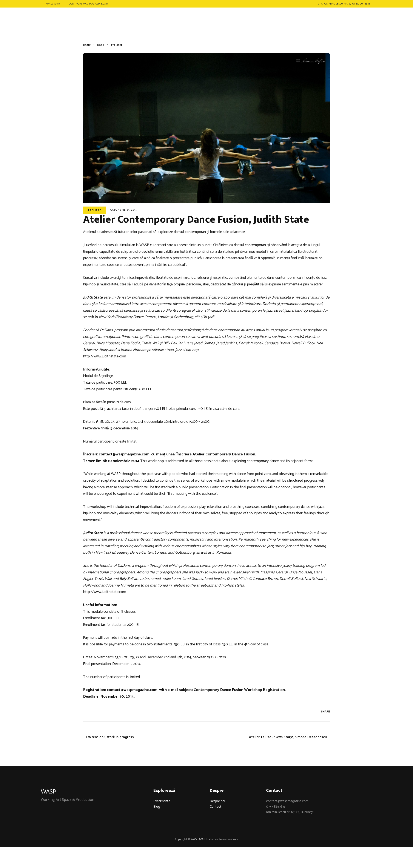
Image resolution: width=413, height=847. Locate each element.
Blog (156, 807)
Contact (215, 807)
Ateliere (94, 210)
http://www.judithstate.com (104, 356)
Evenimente (161, 801)
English (357, 19)
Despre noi (217, 801)
